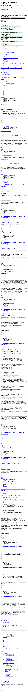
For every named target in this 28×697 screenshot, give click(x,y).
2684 (7, 126)
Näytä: (3, 625)
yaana (2, 588)
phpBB (15, 684)
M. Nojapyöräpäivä (5, 32)
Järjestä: (13, 625)
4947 (7, 99)
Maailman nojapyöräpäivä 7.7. (16, 32)
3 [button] (3, 89)
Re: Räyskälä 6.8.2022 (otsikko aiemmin (11, 546)
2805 (7, 176)
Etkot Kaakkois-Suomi (5, 18)
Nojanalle (2, 97)
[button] (5, 81)
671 (7, 591)
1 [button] (3, 86)
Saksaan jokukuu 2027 (15, 27)
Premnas (2, 123)
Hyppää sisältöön (4, 9)
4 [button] (3, 90)
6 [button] (3, 92)
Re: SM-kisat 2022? (6, 104)
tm (3, 111)
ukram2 (2, 538)
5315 (7, 152)
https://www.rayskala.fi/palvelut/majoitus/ (9, 614)
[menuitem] (10, 51)
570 (7, 541)
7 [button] (3, 93)
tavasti (2, 174)
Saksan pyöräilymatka (5, 27)
